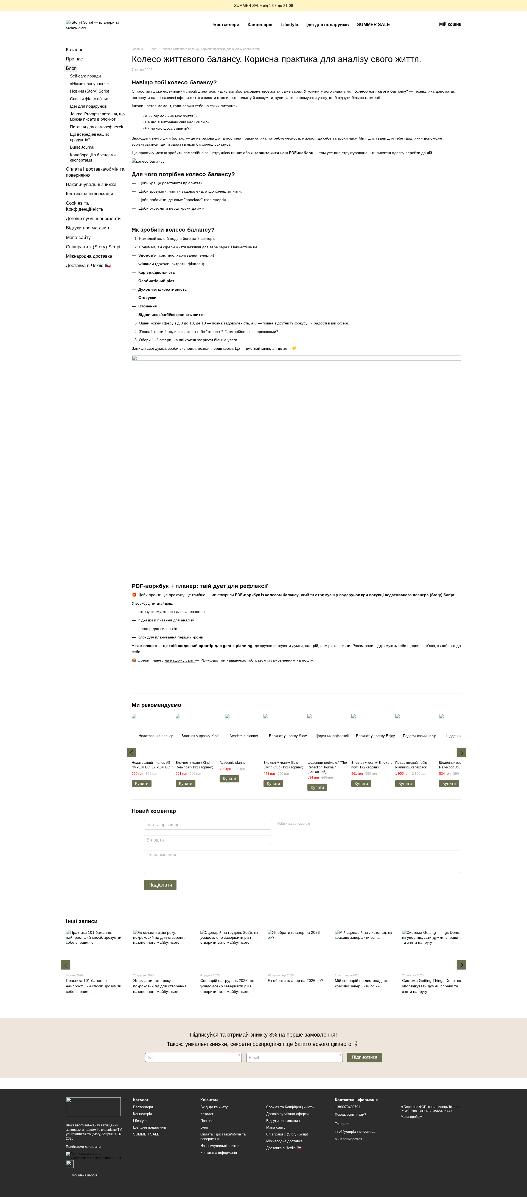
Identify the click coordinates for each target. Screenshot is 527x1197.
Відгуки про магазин (87, 227)
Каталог (74, 49)
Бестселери (226, 24)
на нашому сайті (180, 660)
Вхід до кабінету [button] (214, 1107)
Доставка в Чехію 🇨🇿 (88, 265)
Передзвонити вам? (350, 1115)
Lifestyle (289, 24)
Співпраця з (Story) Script (93, 246)
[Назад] (131, 752)
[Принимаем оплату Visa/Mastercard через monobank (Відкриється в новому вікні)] (95, 1156)
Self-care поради (85, 76)
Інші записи (81, 921)
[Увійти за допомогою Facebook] (316, 824)
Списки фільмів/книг (89, 98)
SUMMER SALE (373, 24)
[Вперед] (461, 752)
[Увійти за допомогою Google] (324, 824)
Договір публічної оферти (93, 218)
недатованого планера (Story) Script (420, 595)
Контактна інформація (89, 193)
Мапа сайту (78, 237)
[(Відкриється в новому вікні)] (70, 1164)
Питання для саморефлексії (96, 126)
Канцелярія (260, 24)
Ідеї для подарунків (327, 24)
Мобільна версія (84, 1175)
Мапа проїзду (411, 1117)
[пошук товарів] (404, 24)
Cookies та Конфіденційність (290, 1107)
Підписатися (364, 1057)
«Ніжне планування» (89, 83)
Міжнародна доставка (89, 256)
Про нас (74, 59)
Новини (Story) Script (89, 91)
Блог (71, 68)
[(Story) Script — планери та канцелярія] (93, 1106)
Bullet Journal (82, 147)
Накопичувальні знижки (91, 184)
